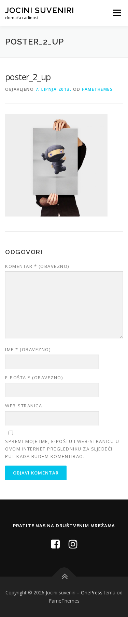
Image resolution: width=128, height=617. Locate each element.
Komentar (37, 266)
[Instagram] (73, 544)
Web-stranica (23, 406)
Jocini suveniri (39, 10)
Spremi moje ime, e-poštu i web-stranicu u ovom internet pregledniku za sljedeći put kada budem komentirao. (62, 448)
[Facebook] (55, 544)
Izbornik (117, 13)
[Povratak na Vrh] (64, 577)
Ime (28, 349)
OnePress (91, 592)
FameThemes (97, 89)
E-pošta (34, 377)
